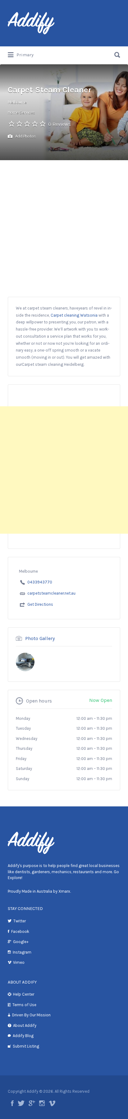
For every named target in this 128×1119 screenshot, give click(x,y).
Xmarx (64, 891)
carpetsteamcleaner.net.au (51, 593)
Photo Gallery (40, 638)
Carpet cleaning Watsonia (74, 315)
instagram (42, 1103)
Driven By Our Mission (31, 1015)
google (32, 1103)
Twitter (19, 921)
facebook (12, 1103)
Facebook (20, 931)
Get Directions (40, 604)
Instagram (22, 952)
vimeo (52, 1103)
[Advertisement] (64, 227)
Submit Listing (26, 1046)
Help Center (23, 994)
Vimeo (19, 962)
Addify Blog (23, 1035)
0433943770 (39, 582)
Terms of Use (24, 1004)
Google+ (21, 941)
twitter (21, 1103)
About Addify (24, 1025)
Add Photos (25, 136)
